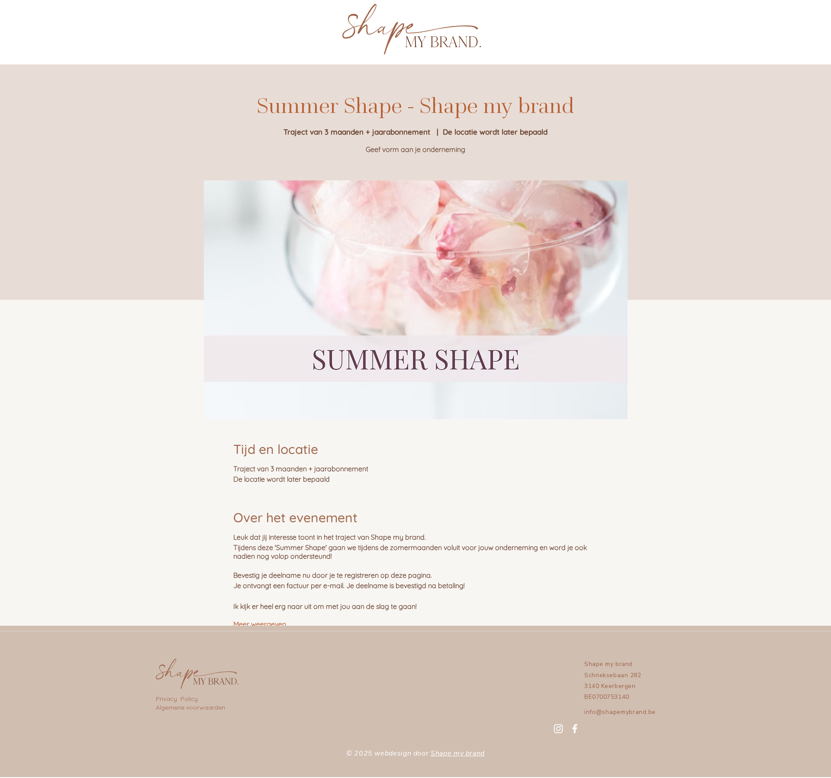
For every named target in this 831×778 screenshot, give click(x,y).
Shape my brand (458, 753)
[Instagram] (558, 729)
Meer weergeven (259, 624)
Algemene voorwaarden (190, 707)
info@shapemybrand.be (620, 712)
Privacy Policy (178, 699)
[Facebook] (575, 729)
